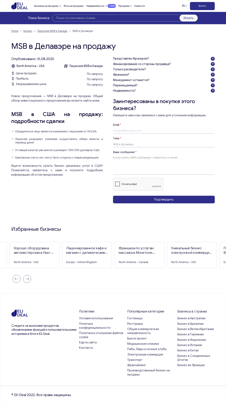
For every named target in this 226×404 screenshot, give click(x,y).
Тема (117, 138)
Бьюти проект (137, 338)
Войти (202, 5)
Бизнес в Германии (190, 334)
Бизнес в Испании (189, 345)
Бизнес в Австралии (191, 318)
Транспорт (135, 360)
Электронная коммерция (145, 354)
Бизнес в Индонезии (191, 340)
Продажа (123, 5)
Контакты (86, 348)
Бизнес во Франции (191, 365)
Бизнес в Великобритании (195, 329)
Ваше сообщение (124, 152)
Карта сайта (88, 342)
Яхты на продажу (74, 5)
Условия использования (96, 318)
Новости (140, 5)
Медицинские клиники (143, 344)
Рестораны (135, 324)
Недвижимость (95, 5)
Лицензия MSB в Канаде (52, 31)
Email (117, 125)
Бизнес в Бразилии (190, 324)
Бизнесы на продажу (46, 5)
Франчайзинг (136, 365)
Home (14, 31)
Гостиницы (135, 318)
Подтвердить (164, 199)
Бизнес (27, 31)
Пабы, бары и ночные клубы (147, 349)
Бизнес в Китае (188, 350)
